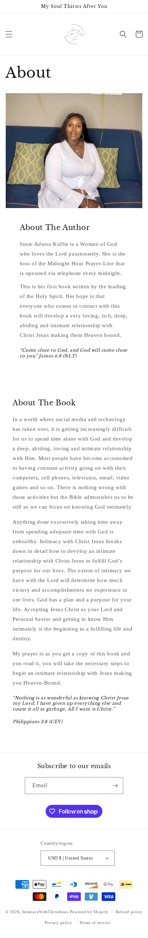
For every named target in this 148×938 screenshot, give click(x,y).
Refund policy (129, 912)
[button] (9, 34)
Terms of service (95, 922)
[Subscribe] (115, 785)
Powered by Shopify (89, 911)
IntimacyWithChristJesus (45, 911)
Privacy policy (58, 922)
